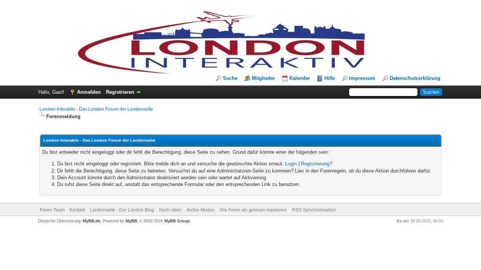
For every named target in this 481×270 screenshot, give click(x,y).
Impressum (362, 78)
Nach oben (170, 210)
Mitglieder (263, 78)
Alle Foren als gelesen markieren (253, 210)
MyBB (131, 221)
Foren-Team (52, 210)
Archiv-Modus (200, 210)
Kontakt (77, 210)
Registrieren (120, 92)
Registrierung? (316, 163)
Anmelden (89, 92)
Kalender (299, 78)
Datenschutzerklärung (415, 78)
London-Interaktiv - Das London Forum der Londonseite (96, 109)
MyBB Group (177, 221)
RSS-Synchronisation (314, 210)
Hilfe (329, 78)
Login (291, 163)
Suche (230, 78)
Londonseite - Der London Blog (122, 210)
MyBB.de (91, 221)
